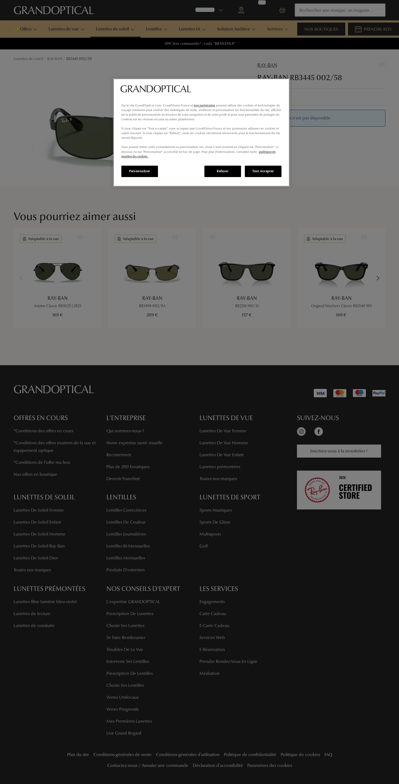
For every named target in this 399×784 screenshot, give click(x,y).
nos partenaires (204, 105)
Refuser (222, 171)
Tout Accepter (263, 171)
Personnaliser (139, 171)
